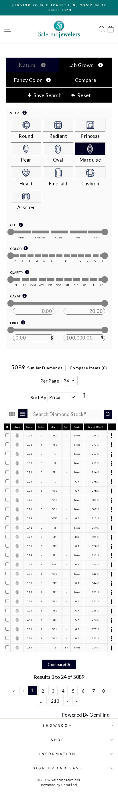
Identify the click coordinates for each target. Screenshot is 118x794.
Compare (86, 80)
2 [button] (43, 690)
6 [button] (83, 690)
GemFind (69, 785)
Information (57, 754)
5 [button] (73, 690)
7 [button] (93, 690)
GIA (77, 481)
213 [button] (55, 700)
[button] (14, 690)
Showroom (57, 725)
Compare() (59, 664)
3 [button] (53, 690)
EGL (77, 537)
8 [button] (103, 690)
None (77, 435)
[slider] (10, 232)
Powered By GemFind (86, 715)
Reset (84, 95)
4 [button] (63, 690)
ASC (84, 391)
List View (22, 413)
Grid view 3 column (12, 413)
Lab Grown (81, 65)
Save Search (48, 95)
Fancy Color (28, 80)
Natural (28, 65)
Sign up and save (58, 768)
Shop (58, 740)
